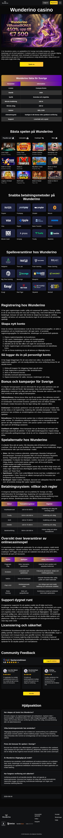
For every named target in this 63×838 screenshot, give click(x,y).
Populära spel (7, 138)
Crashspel (38, 138)
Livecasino (22, 138)
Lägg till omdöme (52, 661)
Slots (53, 138)
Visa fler (31, 693)
